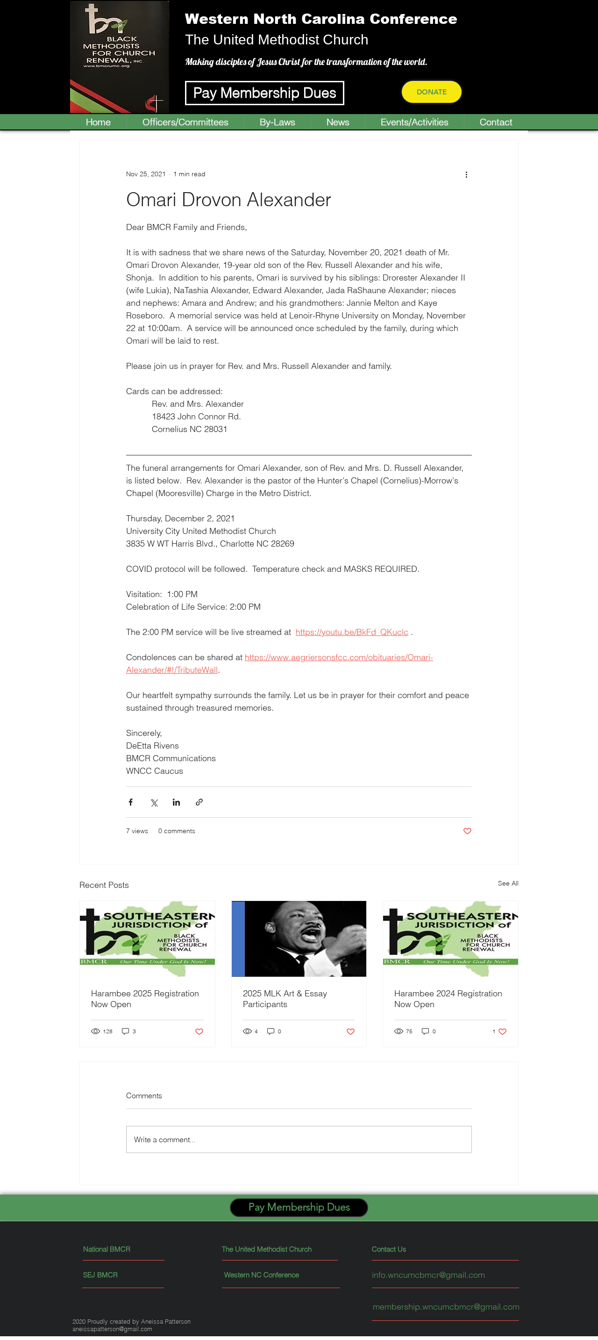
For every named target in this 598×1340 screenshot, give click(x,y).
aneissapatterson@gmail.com (112, 1329)
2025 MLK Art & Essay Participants (285, 998)
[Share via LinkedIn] (176, 802)
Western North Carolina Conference (321, 19)
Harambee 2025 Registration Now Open (145, 998)
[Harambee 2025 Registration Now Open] (147, 939)
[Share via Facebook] (130, 802)
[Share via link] (199, 802)
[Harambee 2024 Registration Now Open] (450, 939)
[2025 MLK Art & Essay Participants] (299, 939)
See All (508, 883)
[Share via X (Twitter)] (153, 802)
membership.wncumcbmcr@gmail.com (446, 1306)
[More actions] (466, 174)
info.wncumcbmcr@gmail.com (428, 1274)
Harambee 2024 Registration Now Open (448, 998)
